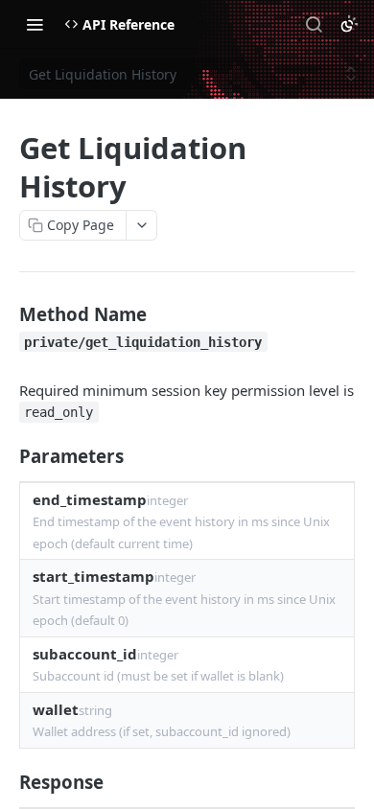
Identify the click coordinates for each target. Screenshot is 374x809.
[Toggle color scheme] (349, 24)
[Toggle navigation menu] (34, 24)
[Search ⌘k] (313, 24)
